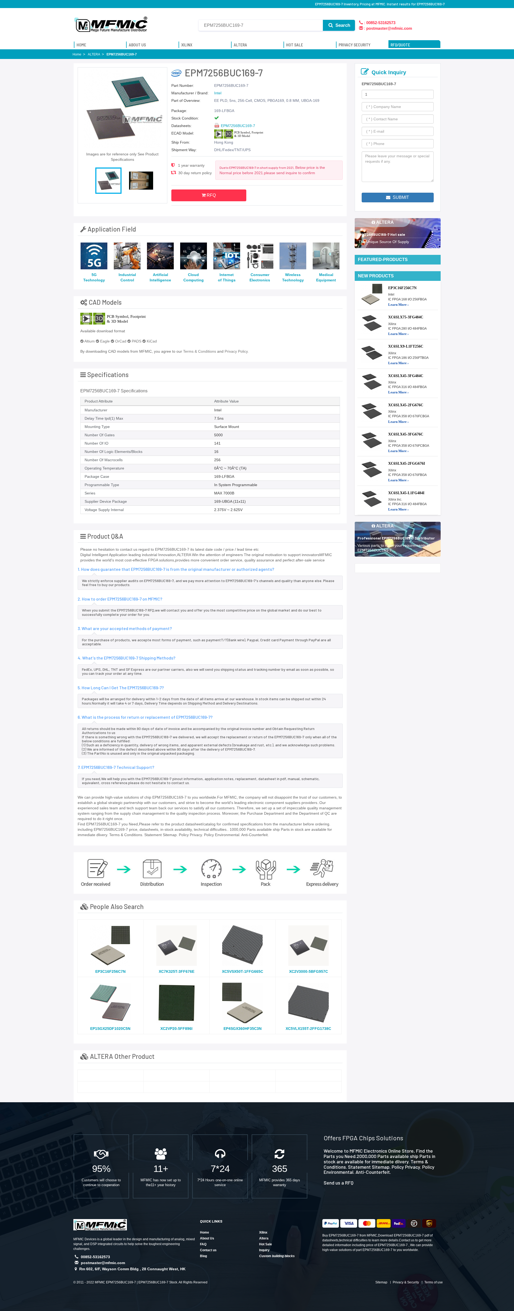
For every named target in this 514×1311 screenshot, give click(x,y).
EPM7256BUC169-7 (238, 126)
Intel (217, 93)
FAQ (203, 1244)
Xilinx (263, 1232)
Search (342, 25)
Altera (264, 1238)
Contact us (208, 1250)
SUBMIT (400, 197)
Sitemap (381, 1282)
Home (204, 1232)
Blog (203, 1256)
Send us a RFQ (338, 1183)
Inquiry (264, 1250)
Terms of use (433, 1282)
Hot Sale (265, 1244)
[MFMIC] (111, 22)
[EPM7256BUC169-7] (110, 1075)
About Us (207, 1238)
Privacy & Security (406, 1282)
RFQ (211, 195)
